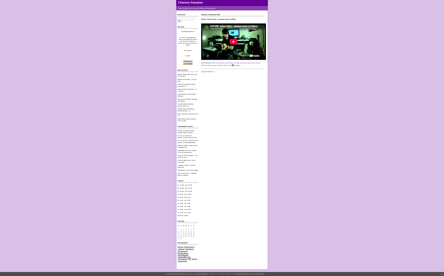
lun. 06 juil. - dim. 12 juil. (184, 203)
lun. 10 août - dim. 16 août (184, 188)
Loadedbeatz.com (182, 170)
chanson (182, 261)
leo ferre (192, 259)
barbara (189, 249)
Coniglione (180, 165)
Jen (178, 135)
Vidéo (213, 63)
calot (248, 63)
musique (182, 259)
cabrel (181, 249)
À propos (187, 55)
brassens (189, 247)
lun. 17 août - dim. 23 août (184, 185)
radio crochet (227, 65)
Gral (178, 160)
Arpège (179, 145)
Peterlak (179, 130)
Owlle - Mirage (194, 170)
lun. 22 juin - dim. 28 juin (184, 209)
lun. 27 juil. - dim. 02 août (184, 194)
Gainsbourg (184, 257)
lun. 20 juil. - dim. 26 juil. (184, 197)
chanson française (218, 65)
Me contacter (188, 50)
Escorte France (181, 140)
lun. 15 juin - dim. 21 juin (184, 212)
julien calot (243, 63)
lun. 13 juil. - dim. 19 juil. (184, 200)
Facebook (237, 65)
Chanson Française (182, 252)
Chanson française (190, 2)
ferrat (180, 247)
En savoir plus (260, 274)
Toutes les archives (182, 215)
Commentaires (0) (230, 63)
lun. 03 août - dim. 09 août (184, 191)
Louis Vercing (181, 173)
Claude (179, 155)
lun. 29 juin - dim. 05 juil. (184, 206)
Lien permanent (220, 63)
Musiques (183, 255)
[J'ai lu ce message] (442, 274)
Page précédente (206, 71)
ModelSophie (181, 150)
